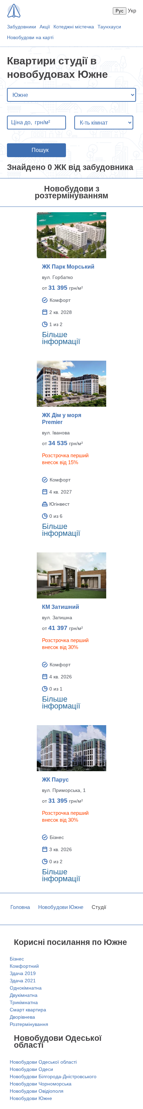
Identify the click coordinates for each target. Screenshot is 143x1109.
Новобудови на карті (30, 37)
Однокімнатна (26, 988)
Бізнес (17, 959)
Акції (45, 26)
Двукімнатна (23, 995)
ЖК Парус (55, 780)
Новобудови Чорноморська (41, 1084)
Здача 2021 (23, 980)
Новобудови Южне (60, 907)
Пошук (40, 150)
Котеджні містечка (73, 26)
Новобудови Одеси (31, 1069)
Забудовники (21, 26)
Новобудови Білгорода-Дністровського (53, 1076)
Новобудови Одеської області (43, 1062)
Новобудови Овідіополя (37, 1091)
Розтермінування (29, 1024)
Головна (20, 907)
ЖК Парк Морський (68, 267)
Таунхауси (109, 26)
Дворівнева (22, 1017)
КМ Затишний (60, 607)
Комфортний (24, 966)
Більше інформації (61, 338)
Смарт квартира (28, 1009)
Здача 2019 (23, 973)
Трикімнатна (24, 1002)
